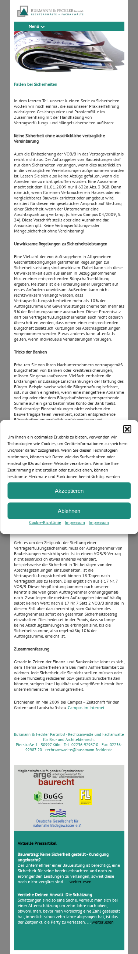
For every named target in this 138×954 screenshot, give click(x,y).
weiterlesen (81, 881)
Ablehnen (69, 510)
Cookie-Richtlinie (45, 522)
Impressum (75, 522)
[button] (127, 429)
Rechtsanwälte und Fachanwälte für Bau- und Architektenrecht (83, 737)
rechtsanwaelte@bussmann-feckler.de (79, 749)
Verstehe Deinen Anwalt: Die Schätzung (55, 894)
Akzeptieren (69, 490)
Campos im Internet (86, 707)
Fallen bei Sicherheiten (35, 84)
